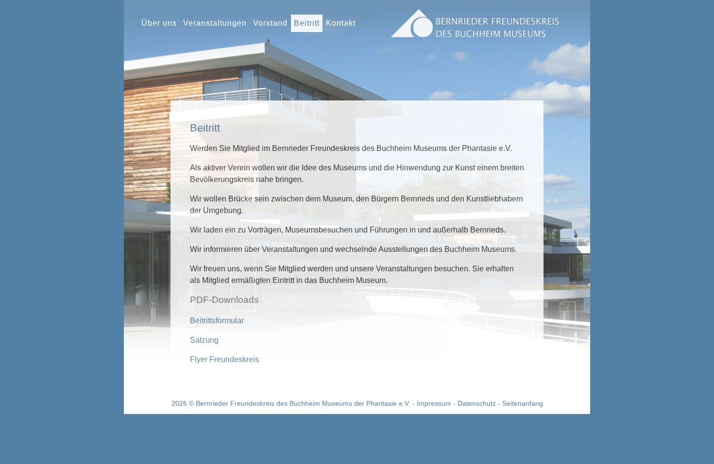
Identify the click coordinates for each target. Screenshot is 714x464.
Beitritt (307, 23)
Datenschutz (477, 403)
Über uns (159, 23)
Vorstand (270, 23)
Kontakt (341, 23)
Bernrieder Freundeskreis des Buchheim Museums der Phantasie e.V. (303, 403)
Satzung (204, 340)
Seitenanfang (522, 403)
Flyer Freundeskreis (224, 359)
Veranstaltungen (215, 23)
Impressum (434, 403)
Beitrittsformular (217, 320)
